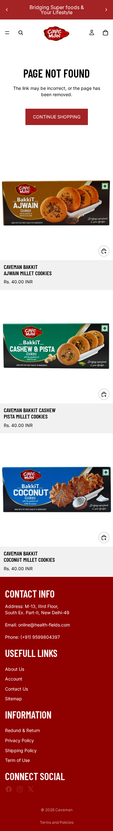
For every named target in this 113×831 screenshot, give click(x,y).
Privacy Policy (19, 740)
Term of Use (17, 760)
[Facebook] (9, 789)
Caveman (64, 809)
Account (13, 678)
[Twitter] (31, 789)
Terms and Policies (56, 822)
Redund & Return (22, 730)
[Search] (21, 33)
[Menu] (7, 32)
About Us (14, 669)
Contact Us (16, 689)
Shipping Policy (21, 750)
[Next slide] (106, 10)
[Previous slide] (7, 10)
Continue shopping (56, 116)
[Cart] (105, 33)
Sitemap (13, 699)
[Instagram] (20, 789)
